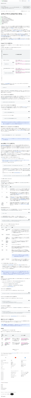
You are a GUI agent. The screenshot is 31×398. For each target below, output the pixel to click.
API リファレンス (13, 374)
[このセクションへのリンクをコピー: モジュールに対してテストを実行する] (14, 94)
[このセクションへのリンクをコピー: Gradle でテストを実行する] (13, 43)
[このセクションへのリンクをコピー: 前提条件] (4, 328)
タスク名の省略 (7, 83)
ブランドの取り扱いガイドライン (12, 392)
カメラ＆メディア (13, 365)
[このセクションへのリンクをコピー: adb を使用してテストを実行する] (15, 143)
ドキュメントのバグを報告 (24, 373)
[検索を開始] (19, 0)
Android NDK (12, 377)
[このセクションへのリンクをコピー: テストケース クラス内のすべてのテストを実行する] (17, 296)
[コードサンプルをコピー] (13, 62)
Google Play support (23, 374)
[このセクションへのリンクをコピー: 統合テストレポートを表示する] (14, 319)
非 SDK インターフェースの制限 (25, 204)
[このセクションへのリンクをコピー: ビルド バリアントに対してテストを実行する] (16, 105)
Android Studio (3, 3)
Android (12, 28)
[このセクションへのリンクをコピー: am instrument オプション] (10, 207)
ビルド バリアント (24, 106)
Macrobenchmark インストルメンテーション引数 (18, 273)
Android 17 (2, 372)
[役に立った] (28, 11)
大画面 (22, 361)
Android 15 (2, 374)
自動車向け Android (23, 365)
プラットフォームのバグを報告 (24, 372)
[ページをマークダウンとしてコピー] (25, 14)
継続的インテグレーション (24, 35)
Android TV (22, 366)
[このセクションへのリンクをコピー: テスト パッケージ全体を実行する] (12, 288)
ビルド (3, 158)
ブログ (1, 367)
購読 (12, 394)
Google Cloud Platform (4, 388)
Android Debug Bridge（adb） (5, 35)
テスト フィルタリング (21, 130)
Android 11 (2, 379)
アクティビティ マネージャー (18, 151)
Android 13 (2, 377)
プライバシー (12, 366)
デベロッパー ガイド (13, 373)
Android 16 (2, 373)
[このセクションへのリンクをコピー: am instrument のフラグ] (10, 181)
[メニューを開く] (1, 1)
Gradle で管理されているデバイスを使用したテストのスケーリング (18, 39)
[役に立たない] (29, 11)
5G (11, 367)
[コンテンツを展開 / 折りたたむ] (6, 16)
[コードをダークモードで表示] (12, 62)
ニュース (2, 366)
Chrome (2, 385)
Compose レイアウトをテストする (17, 30)
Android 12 (2, 378)
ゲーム (12, 361)
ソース (1, 365)
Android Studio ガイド (13, 372)
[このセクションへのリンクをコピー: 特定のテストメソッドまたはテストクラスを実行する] (19, 126)
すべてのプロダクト (3, 389)
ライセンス (6, 392)
